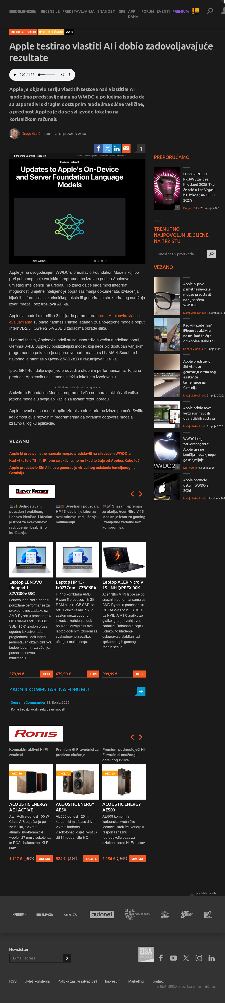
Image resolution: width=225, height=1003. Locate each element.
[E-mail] (126, 148)
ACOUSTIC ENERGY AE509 (121, 807)
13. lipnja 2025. (58, 702)
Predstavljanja (78, 11)
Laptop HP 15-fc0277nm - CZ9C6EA (76, 584)
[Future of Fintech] (208, 914)
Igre (121, 11)
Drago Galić (31, 133)
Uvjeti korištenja (37, 981)
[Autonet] (102, 914)
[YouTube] (173, 958)
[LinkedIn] (116, 148)
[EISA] (146, 955)
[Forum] (19, 914)
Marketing (136, 981)
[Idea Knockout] (165, 914)
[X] (186, 958)
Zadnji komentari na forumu (49, 689)
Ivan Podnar (190, 467)
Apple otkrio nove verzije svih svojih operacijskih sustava (199, 413)
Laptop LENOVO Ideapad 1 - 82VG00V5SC (25, 587)
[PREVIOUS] (132, 494)
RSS (13, 981)
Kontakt (157, 981)
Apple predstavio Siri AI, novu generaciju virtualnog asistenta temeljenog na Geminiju (199, 374)
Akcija (44, 859)
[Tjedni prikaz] (195, 11)
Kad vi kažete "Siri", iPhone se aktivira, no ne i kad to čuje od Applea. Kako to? (74, 460)
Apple (42, 32)
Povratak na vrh (206, 893)
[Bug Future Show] (137, 914)
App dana (133, 14)
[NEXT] (140, 494)
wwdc (69, 32)
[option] (31, 590)
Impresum (112, 981)
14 (177, 425)
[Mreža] (71, 914)
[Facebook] (98, 148)
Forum (148, 11)
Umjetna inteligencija (23, 32)
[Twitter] (107, 148)
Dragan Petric (191, 208)
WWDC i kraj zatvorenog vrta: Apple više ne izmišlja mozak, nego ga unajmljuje (199, 449)
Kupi (46, 674)
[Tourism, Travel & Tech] (186, 914)
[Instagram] (199, 958)
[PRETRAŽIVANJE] (210, 11)
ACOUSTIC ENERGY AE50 (75, 807)
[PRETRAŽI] (211, 254)
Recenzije (50, 11)
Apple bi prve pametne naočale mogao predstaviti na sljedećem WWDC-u (70, 453)
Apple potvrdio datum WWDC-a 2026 (195, 485)
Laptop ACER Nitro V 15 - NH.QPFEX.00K (122, 584)
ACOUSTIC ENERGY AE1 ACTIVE (28, 807)
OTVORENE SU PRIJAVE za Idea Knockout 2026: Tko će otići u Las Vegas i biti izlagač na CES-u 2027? (199, 187)
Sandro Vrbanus (193, 349)
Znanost (106, 11)
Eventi (163, 11)
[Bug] (45, 914)
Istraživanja (55, 32)
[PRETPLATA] (67, 958)
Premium (180, 11)
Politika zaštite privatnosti (77, 981)
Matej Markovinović (194, 312)
